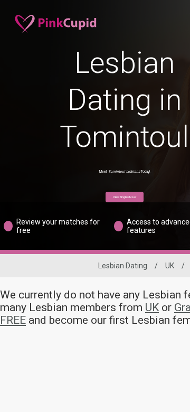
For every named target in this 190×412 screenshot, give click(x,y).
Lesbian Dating (122, 265)
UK (169, 265)
